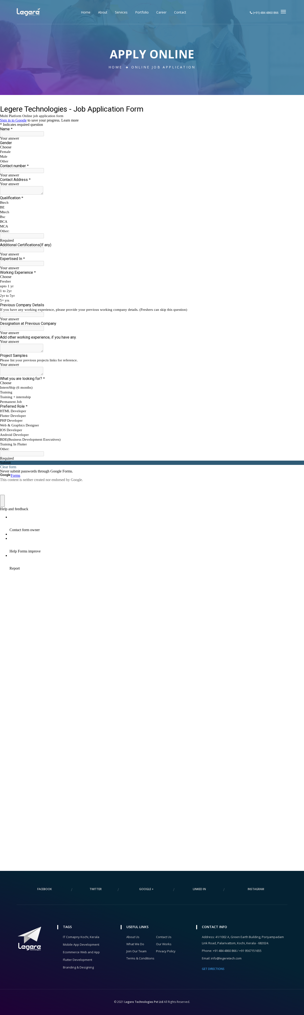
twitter (96, 889)
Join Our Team (136, 951)
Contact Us (163, 937)
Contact (180, 12)
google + (146, 889)
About (102, 12)
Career (161, 12)
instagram (256, 889)
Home (85, 12)
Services (121, 12)
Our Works (163, 944)
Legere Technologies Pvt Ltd (144, 1002)
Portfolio (142, 12)
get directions (213, 969)
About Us (132, 937)
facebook (44, 889)
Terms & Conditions (140, 958)
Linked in (199, 889)
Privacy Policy (166, 951)
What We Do (135, 944)
